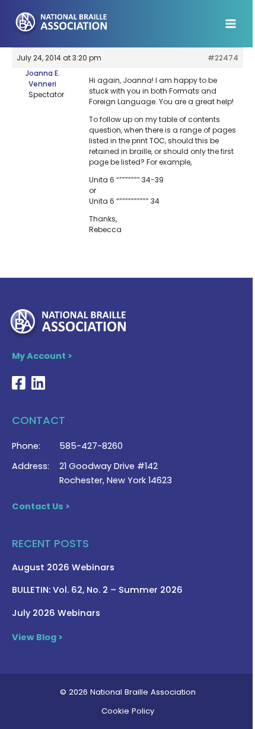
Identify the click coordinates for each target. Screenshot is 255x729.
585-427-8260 (91, 446)
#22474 (223, 58)
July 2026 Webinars (56, 613)
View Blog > (37, 637)
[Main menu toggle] (230, 23)
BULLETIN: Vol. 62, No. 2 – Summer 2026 (97, 590)
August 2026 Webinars (63, 567)
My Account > (42, 356)
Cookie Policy (127, 711)
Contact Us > (41, 506)
